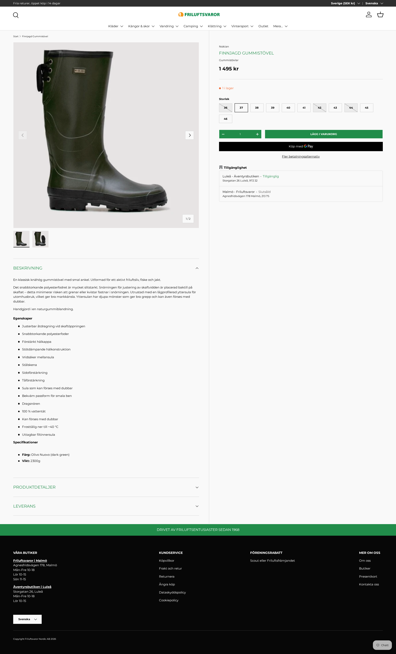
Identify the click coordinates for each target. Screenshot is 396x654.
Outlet (263, 26)
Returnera (166, 576)
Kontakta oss (369, 584)
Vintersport (240, 26)
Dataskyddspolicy (172, 592)
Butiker (364, 568)
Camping (191, 26)
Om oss (365, 561)
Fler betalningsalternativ (301, 156)
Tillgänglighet (235, 168)
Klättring (215, 26)
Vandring (167, 26)
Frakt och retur (170, 568)
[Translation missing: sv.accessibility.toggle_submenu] (121, 26)
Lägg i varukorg (323, 134)
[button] (380, 14)
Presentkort (368, 576)
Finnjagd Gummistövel (35, 36)
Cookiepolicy (168, 600)
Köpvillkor (166, 561)
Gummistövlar (228, 60)
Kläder (113, 26)
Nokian (224, 46)
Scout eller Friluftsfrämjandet (272, 561)
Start (15, 36)
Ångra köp (167, 584)
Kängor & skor (139, 26)
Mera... (278, 26)
